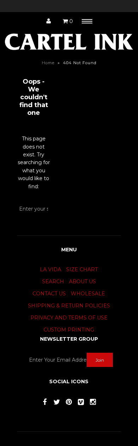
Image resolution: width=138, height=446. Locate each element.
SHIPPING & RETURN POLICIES (69, 305)
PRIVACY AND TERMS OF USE (69, 317)
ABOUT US (82, 281)
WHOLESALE (88, 293)
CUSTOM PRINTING (69, 330)
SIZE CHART (82, 269)
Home (48, 62)
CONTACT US (49, 293)
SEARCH (53, 281)
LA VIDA (50, 269)
